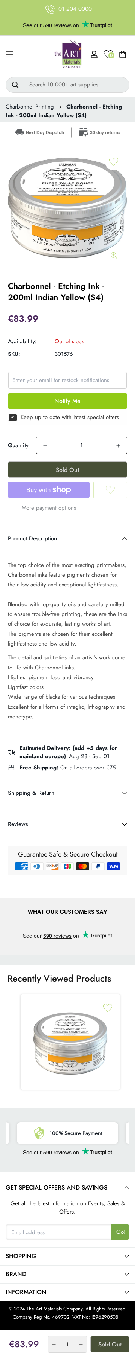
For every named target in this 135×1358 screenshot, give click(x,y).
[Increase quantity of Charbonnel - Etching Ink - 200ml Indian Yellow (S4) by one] (118, 445)
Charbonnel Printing (30, 107)
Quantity (18, 445)
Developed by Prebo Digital (67, 1325)
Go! (121, 1232)
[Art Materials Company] (68, 54)
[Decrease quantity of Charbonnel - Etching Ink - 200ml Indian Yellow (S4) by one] (45, 445)
